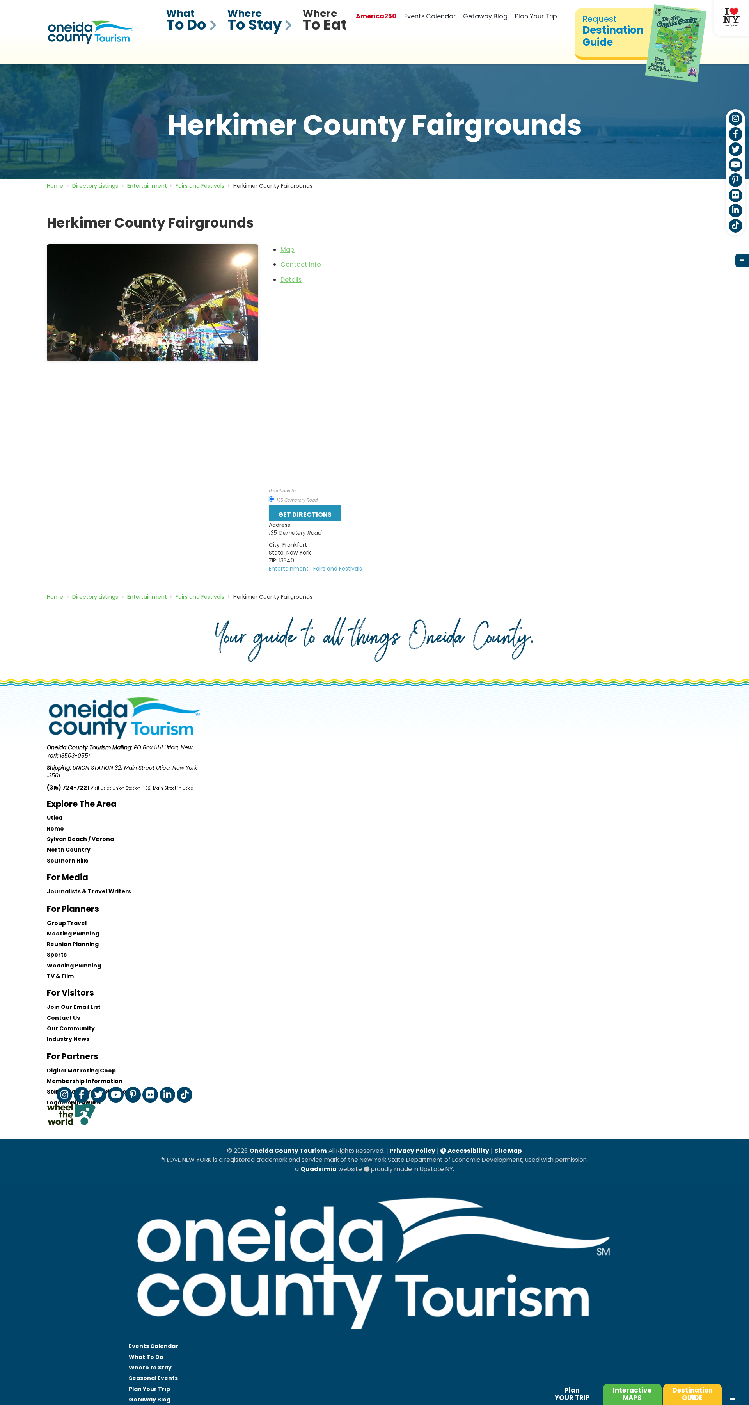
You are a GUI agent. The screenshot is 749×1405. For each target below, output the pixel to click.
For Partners (72, 1056)
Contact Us (63, 1018)
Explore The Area (82, 803)
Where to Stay (150, 1367)
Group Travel (67, 923)
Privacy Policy (412, 1151)
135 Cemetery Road (296, 500)
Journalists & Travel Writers (89, 891)
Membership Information (84, 1081)
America (376, 16)
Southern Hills (67, 860)
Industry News (68, 1039)
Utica (54, 818)
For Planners (73, 908)
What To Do (146, 1357)
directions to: (282, 490)
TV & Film (60, 976)
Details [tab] (291, 279)
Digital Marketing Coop (81, 1070)
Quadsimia (318, 1169)
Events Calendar (430, 16)
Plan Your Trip (536, 16)
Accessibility (467, 1151)
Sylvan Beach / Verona (80, 839)
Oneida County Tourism (288, 1151)
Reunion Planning (73, 944)
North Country (69, 850)
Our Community (71, 1028)
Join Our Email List (74, 1007)
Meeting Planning (73, 933)
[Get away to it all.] (374, 1337)
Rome (55, 828)
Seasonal (153, 1378)
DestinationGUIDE (692, 1393)
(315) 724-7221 (68, 787)
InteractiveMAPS (632, 1393)
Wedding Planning (74, 965)
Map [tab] (287, 249)
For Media (67, 877)
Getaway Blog (485, 16)
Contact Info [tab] (300, 264)
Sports (57, 955)
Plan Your (149, 1389)
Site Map (508, 1151)
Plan (572, 1393)
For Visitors (70, 992)
